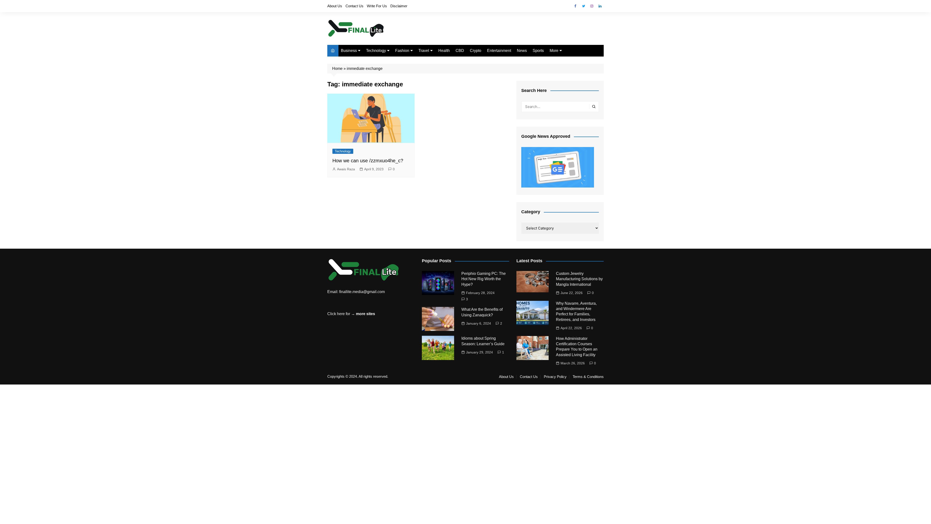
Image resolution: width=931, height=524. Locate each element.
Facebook (575, 6)
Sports (538, 51)
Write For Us (377, 6)
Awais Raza (346, 169)
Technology (376, 51)
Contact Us (354, 6)
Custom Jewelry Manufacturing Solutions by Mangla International (579, 279)
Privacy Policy (555, 377)
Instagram (591, 6)
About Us (334, 6)
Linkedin (600, 6)
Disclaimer (398, 6)
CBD (460, 51)
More (554, 51)
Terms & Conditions (588, 377)
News (522, 51)
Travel (423, 51)
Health (444, 51)
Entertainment (499, 51)
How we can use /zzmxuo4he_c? (367, 160)
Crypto (475, 51)
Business (349, 51)
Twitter (583, 6)
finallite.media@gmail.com (362, 292)
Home (337, 68)
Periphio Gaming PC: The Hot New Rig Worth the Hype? (483, 279)
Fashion (402, 51)
